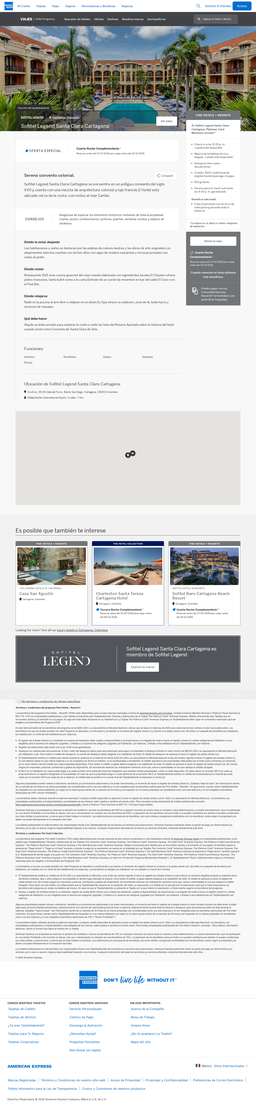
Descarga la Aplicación (86, 1025)
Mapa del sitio (141, 1042)
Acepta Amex (140, 1025)
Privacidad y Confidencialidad (166, 1080)
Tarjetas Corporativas (23, 1042)
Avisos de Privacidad (125, 1080)
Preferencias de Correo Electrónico (218, 1080)
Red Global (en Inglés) (85, 1050)
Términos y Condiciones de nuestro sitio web (73, 1080)
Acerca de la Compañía (147, 1009)
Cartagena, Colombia (65, 117)
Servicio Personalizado (86, 1009)
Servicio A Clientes (218, 6)
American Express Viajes (186, 838)
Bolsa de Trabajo (143, 1017)
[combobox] (220, 19)
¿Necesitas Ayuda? (83, 1034)
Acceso (242, 6)
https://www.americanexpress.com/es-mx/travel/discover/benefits (48, 804)
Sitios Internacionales (229, 1066)
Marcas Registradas (22, 1080)
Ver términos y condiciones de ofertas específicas (48, 701)
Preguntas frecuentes (85, 1042)
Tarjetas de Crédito (21, 1009)
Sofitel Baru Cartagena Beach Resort (201, 595)
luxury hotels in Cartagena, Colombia (82, 630)
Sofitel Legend (32, 117)
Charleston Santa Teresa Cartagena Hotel (119, 595)
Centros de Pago (82, 1017)
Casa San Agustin (36, 593)
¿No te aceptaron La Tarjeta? (151, 1034)
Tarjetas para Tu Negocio (26, 1034)
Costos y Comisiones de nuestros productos (113, 1088)
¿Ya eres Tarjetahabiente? (26, 1025)
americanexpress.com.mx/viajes (156, 712)
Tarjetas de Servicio (22, 1017)
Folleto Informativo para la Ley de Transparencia (42, 1088)
